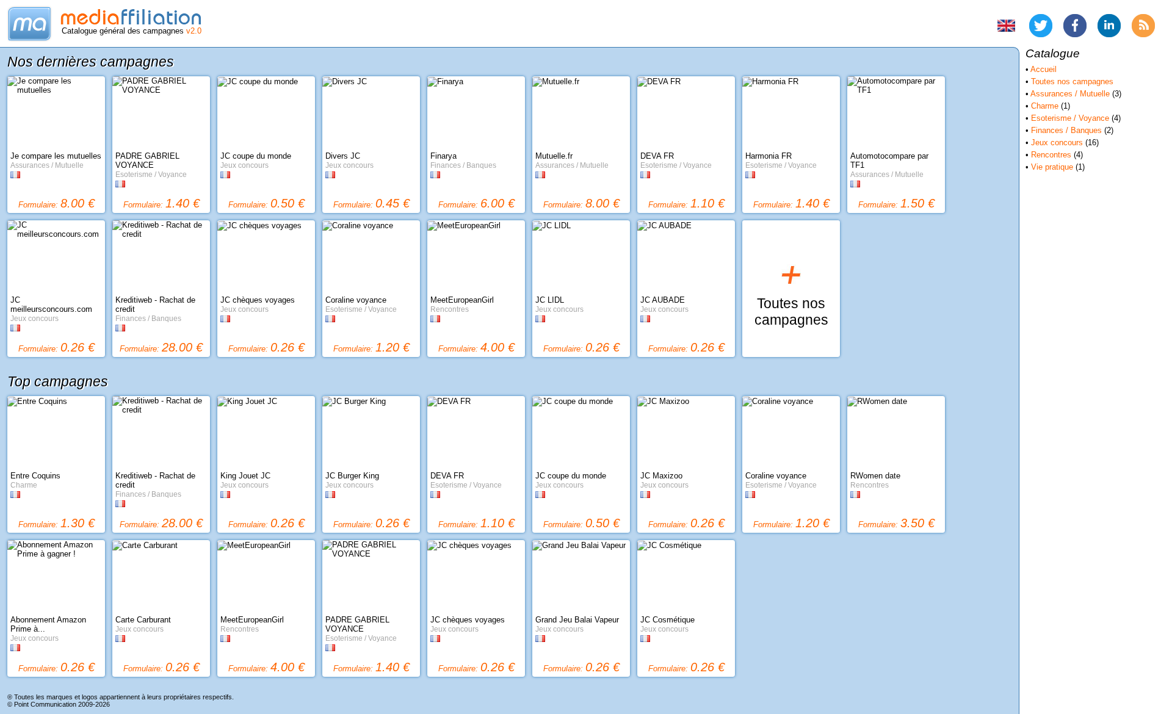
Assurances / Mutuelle (1070, 93)
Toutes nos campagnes (1072, 81)
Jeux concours (1057, 142)
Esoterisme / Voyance (1070, 118)
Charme (1044, 105)
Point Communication (45, 704)
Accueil (1043, 69)
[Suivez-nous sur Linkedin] (1109, 25)
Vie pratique (1052, 166)
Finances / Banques (1066, 130)
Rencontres (1051, 154)
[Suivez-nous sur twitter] (1041, 25)
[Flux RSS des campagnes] (1143, 25)
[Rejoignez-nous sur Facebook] (1075, 25)
